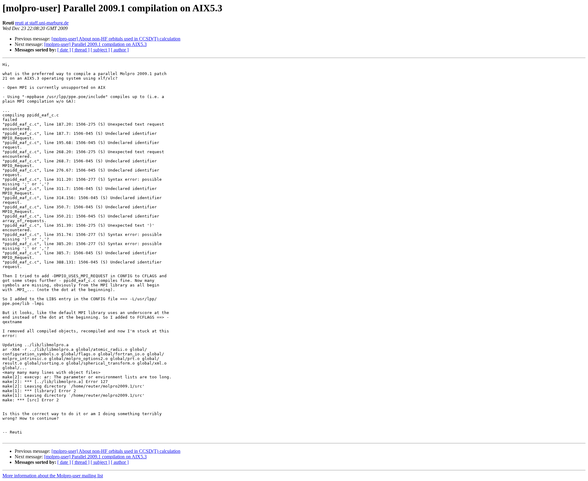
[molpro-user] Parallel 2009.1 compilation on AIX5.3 (95, 44)
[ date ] (64, 49)
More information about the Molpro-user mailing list (52, 475)
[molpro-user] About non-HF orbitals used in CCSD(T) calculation (115, 38)
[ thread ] (80, 49)
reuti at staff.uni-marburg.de (42, 22)
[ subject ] (100, 49)
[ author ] (120, 49)
